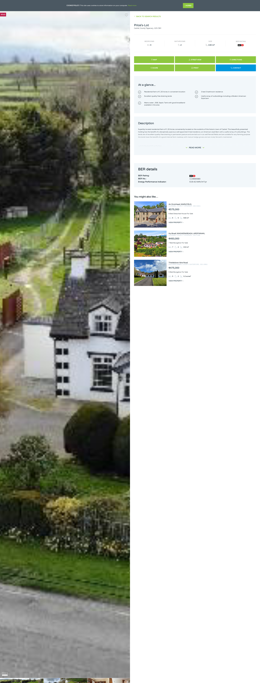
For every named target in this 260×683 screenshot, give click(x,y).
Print (196, 68)
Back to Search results (148, 16)
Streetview (196, 60)
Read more (132, 5)
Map (155, 60)
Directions (237, 60)
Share (155, 68)
